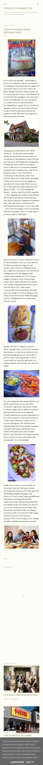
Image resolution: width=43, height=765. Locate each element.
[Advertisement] (21, 642)
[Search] (38, 3)
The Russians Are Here (18, 735)
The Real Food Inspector (18, 8)
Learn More (17, 762)
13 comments (13, 699)
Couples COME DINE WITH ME (21, 694)
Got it (30, 762)
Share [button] (5, 559)
